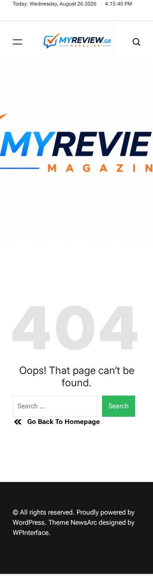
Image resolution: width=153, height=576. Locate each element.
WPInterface (30, 533)
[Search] (136, 42)
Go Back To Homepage (63, 422)
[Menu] (17, 42)
